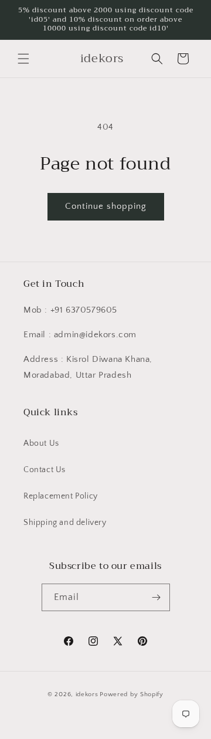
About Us (41, 443)
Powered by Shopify (132, 694)
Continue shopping (106, 206)
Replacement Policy (60, 496)
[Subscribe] (156, 597)
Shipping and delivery (65, 522)
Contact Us (44, 469)
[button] (23, 59)
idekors (87, 694)
